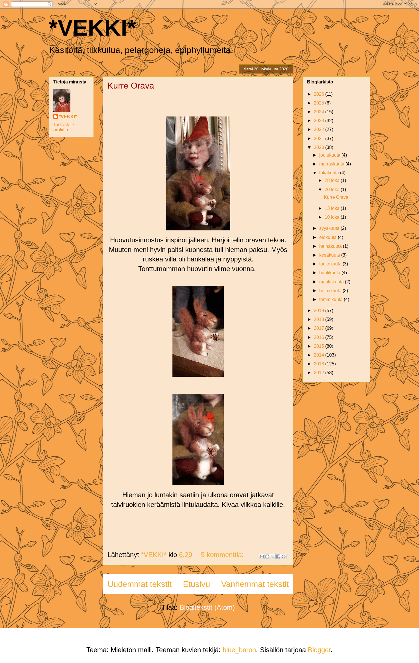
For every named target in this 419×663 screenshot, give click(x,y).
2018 (319, 319)
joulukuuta (330, 155)
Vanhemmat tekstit (255, 584)
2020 (319, 147)
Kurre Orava (130, 85)
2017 (319, 328)
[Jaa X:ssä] (273, 556)
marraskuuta (332, 163)
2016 (319, 337)
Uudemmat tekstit (139, 584)
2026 (319, 94)
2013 (319, 363)
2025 (319, 103)
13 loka (333, 208)
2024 (319, 111)
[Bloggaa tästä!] (267, 556)
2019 (319, 310)
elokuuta (328, 237)
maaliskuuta (332, 281)
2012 (319, 372)
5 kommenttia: (223, 554)
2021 (319, 138)
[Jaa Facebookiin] (278, 556)
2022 (319, 129)
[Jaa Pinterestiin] (283, 556)
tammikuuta (331, 299)
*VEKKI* (92, 27)
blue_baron (239, 650)
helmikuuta (331, 290)
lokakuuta (329, 172)
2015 (319, 346)
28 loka (333, 180)
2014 (319, 355)
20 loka (333, 189)
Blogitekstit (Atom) (207, 607)
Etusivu (196, 584)
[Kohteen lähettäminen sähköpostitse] (262, 556)
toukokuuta (331, 263)
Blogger (319, 650)
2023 (319, 120)
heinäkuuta (331, 246)
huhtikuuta (330, 272)
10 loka (333, 217)
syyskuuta (330, 228)
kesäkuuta (330, 255)
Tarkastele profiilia (63, 127)
